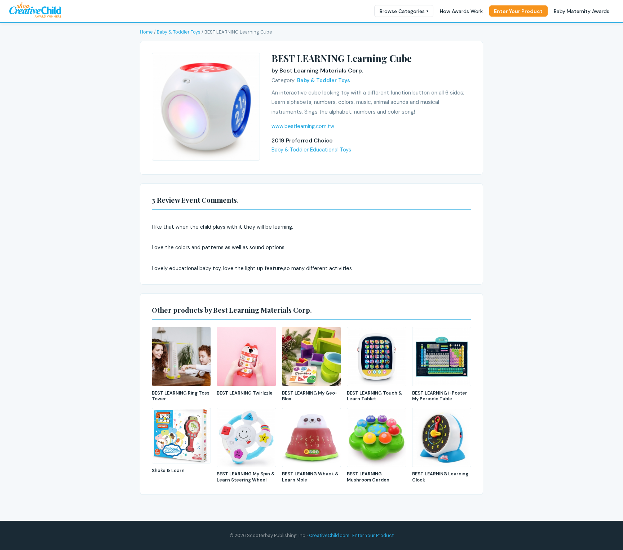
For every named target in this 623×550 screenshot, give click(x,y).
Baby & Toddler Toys (178, 32)
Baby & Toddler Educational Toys (311, 149)
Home (146, 32)
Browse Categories (404, 11)
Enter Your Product (518, 11)
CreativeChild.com (329, 535)
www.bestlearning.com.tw (302, 126)
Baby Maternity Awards (581, 11)
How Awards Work (461, 11)
